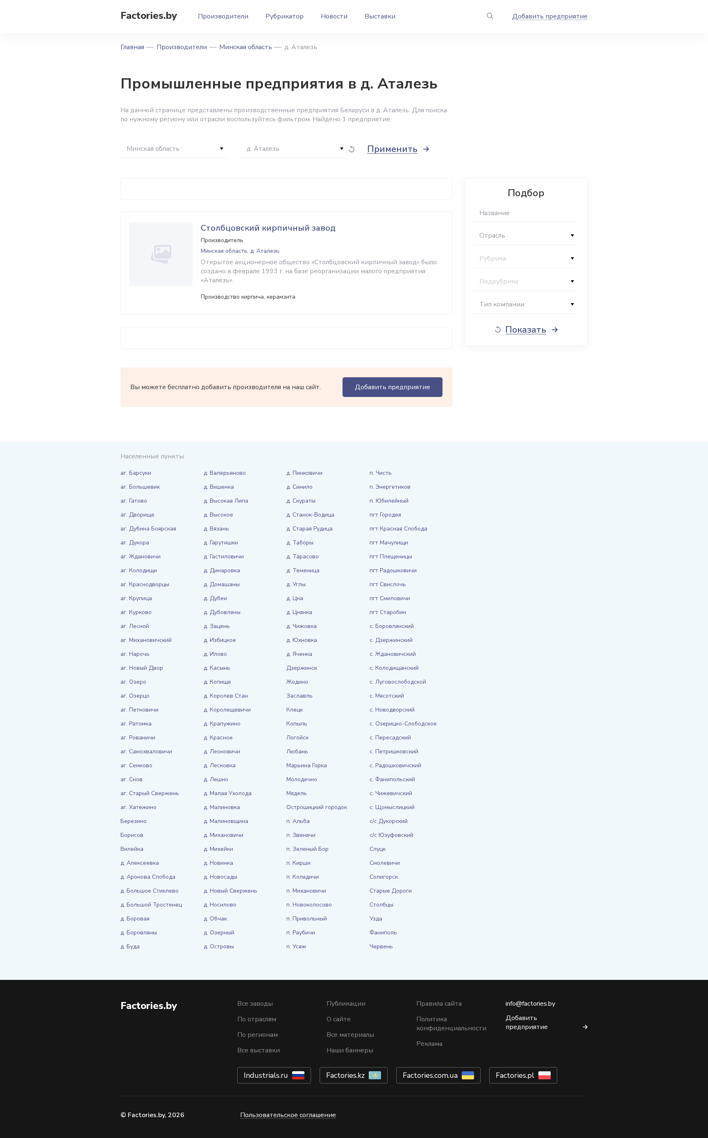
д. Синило (299, 487)
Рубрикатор (285, 16)
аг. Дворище (137, 515)
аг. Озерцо (135, 696)
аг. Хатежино (138, 807)
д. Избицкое (220, 640)
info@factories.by (530, 1003)
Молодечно (301, 779)
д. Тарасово (302, 556)
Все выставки (258, 1050)
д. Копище (217, 682)
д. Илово (215, 654)
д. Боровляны (138, 932)
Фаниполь (383, 932)
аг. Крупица (136, 598)
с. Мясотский (387, 696)
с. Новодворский (392, 710)
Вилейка (131, 849)
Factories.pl (515, 1075)
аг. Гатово (133, 501)
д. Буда (130, 946)
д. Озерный (219, 932)
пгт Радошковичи (393, 570)
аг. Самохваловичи (146, 751)
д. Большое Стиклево (149, 891)
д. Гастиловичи (224, 556)
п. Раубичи (300, 932)
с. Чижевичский (391, 793)
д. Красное (218, 737)
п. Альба (298, 821)
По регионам (257, 1034)
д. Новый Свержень (230, 891)
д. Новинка (218, 863)
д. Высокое (218, 515)
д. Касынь (217, 668)
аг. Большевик (140, 487)
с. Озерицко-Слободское (403, 724)
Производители (223, 16)
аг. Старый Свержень (149, 793)
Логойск (297, 737)
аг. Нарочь (135, 654)
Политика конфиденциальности (451, 1024)
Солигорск (384, 877)
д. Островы (219, 946)
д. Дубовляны (222, 612)
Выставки (380, 16)
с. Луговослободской (398, 682)
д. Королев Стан (226, 696)
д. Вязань (216, 529)
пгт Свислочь (388, 584)
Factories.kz (345, 1075)
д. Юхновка (301, 640)
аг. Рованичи (137, 737)
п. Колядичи (302, 877)
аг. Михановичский (146, 640)
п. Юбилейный (389, 501)
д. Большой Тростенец (151, 905)
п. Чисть (381, 473)
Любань (297, 751)
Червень (381, 946)
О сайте (339, 1019)
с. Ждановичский (393, 654)
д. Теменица (303, 570)
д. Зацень (217, 626)
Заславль (299, 696)
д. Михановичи (223, 835)
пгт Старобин (388, 612)
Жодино (297, 682)
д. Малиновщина (226, 821)
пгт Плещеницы (391, 556)
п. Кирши (298, 863)
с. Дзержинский (391, 640)
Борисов (131, 835)
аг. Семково (136, 765)
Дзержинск (301, 668)
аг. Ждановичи (140, 556)
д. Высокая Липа (226, 501)
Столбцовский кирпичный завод (268, 227)
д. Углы (296, 584)
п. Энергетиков (390, 487)
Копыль (296, 724)
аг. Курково (136, 612)
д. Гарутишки (221, 542)
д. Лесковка (220, 765)
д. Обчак (215, 919)
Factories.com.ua (430, 1075)
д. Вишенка (219, 487)
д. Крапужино (222, 724)
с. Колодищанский (394, 668)
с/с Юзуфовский (391, 835)
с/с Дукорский (389, 821)
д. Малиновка (222, 807)
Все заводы (255, 1003)
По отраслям (256, 1019)
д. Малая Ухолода (228, 793)
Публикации (346, 1003)
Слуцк (378, 849)
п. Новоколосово (309, 905)
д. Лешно (216, 779)
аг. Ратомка (136, 724)
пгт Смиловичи (390, 598)
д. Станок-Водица (310, 515)
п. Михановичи (306, 891)
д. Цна (294, 598)
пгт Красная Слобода (398, 529)
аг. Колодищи (138, 570)
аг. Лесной (134, 626)
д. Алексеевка (139, 863)
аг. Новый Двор (141, 668)
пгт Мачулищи (389, 542)
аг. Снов (131, 779)
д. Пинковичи (304, 473)
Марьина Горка (306, 765)
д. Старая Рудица (309, 529)
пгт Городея (385, 515)
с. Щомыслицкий (392, 807)
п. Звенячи (300, 835)
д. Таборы (299, 542)
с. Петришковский (394, 751)
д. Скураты (300, 501)
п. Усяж (296, 946)
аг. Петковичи (139, 710)
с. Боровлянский (392, 626)
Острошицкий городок (316, 807)
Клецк (294, 710)
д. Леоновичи (222, 751)
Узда (376, 919)
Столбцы (381, 905)
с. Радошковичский (395, 765)
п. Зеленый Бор (307, 849)
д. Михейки (218, 849)
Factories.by (148, 15)
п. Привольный (306, 919)
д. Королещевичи (227, 710)
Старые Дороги (391, 891)
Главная (132, 47)
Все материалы (350, 1034)
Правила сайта (439, 1003)
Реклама (429, 1043)
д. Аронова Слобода (147, 877)
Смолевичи (385, 863)
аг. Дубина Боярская (148, 529)
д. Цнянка (299, 612)
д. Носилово (220, 905)
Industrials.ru (266, 1075)
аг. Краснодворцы (144, 584)
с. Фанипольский (392, 779)
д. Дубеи (215, 598)
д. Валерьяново (225, 473)
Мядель (296, 793)
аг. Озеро (133, 682)
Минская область (245, 47)
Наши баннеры (350, 1050)
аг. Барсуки (135, 473)
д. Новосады (220, 877)
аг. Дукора (134, 542)
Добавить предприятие (550, 16)
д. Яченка (299, 654)
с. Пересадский (390, 737)
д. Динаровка (222, 570)
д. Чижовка (301, 626)
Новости (334, 16)
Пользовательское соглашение (288, 1115)
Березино (133, 821)
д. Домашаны (222, 584)
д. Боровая (135, 919)
